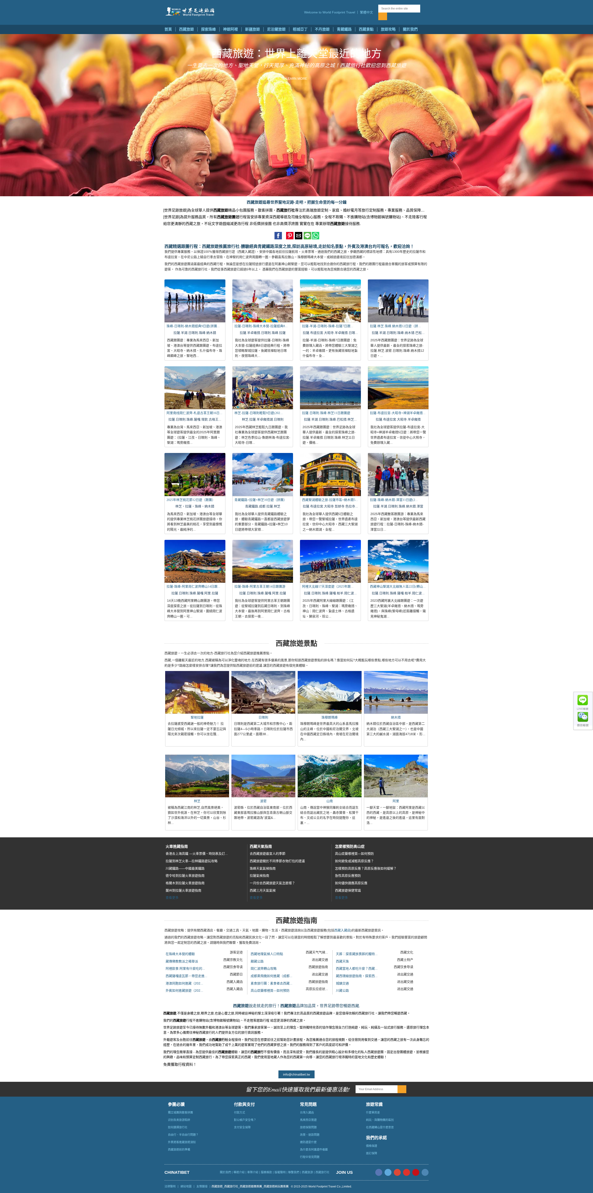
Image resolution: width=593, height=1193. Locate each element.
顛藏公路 (257, 961)
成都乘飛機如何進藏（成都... (271, 976)
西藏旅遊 (186, 29)
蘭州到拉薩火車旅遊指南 (183, 890)
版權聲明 (280, 1172)
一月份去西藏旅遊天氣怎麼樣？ (272, 883)
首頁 (168, 29)
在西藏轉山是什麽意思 (380, 1127)
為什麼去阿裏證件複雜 (314, 1149)
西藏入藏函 (342, 930)
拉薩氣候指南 (259, 875)
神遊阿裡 (230, 29)
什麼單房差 (373, 1112)
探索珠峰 (208, 29)
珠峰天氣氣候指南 (263, 868)
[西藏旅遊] (190, 12)
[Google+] (397, 1172)
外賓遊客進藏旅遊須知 (182, 1142)
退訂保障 (371, 1153)
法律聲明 (170, 1186)
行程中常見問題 (309, 1157)
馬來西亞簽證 (308, 1120)
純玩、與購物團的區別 (380, 1120)
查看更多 (172, 897)
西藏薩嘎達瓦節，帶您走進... (186, 976)
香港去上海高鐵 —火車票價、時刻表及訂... (197, 853)
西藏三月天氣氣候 (263, 890)
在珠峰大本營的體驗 (180, 954)
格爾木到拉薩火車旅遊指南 (185, 883)
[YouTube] (406, 1172)
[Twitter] (388, 1172)
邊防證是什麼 (308, 1142)
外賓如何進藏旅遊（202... (184, 990)
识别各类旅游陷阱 (179, 1120)
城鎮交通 (342, 983)
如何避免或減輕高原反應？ (354, 861)
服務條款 (266, 1172)
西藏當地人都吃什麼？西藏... (357, 968)
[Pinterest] (415, 1172)
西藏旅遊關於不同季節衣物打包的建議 (277, 861)
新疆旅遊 (252, 29)
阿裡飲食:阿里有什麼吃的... (185, 968)
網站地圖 (186, 1186)
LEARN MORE (296, 78)
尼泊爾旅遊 (276, 29)
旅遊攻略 (388, 29)
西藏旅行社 (322, 1172)
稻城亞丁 (300, 29)
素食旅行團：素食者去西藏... (271, 983)
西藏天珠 (342, 961)
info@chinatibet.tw (296, 1074)
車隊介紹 (252, 1172)
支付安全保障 (242, 1127)
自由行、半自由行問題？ (183, 1134)
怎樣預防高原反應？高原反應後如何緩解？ (366, 868)
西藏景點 (366, 29)
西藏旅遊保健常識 (348, 890)
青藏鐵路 (344, 29)
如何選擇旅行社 (177, 1127)
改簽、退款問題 (309, 1134)
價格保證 (371, 1146)
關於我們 (410, 29)
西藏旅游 (307, 1172)
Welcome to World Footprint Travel (329, 12)
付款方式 (239, 1112)
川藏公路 (342, 990)
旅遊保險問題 (308, 1127)
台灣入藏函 (307, 1112)
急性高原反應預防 (348, 875)
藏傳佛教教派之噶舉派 (182, 961)
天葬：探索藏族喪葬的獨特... (357, 954)
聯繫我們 (293, 1172)
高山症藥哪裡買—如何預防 (354, 853)
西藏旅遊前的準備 (179, 1149)
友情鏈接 (202, 1186)
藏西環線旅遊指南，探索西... (357, 976)
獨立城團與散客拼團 (180, 1112)
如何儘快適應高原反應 (351, 883)
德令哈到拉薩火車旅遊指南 (185, 875)
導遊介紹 (239, 1172)
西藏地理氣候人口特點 (267, 954)
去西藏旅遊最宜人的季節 (267, 853)
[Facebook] (378, 1172)
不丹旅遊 (322, 29)
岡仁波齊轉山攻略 (264, 968)
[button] (367, 12)
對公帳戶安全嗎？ (245, 1120)
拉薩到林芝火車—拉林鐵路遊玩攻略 (192, 861)
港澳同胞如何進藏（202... (184, 983)
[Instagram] (425, 1172)
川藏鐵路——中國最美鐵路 (185, 868)
